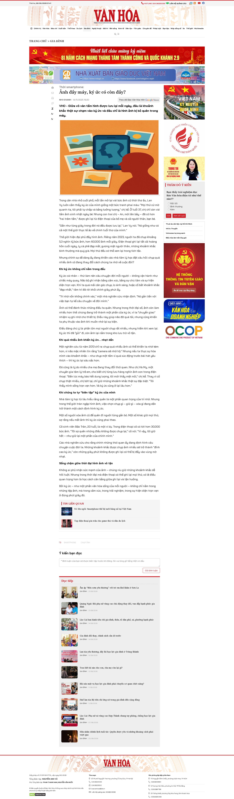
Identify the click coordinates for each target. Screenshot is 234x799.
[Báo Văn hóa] (117, 15)
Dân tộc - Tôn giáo (133, 28)
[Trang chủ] (31, 28)
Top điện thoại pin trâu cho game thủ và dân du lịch (99, 521)
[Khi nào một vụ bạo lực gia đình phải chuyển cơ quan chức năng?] (69, 688)
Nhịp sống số (176, 28)
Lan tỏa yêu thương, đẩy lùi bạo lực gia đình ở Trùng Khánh (109, 651)
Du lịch (79, 28)
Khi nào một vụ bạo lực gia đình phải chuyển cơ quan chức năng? (112, 683)
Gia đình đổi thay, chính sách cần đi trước (100, 635)
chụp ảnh (85, 542)
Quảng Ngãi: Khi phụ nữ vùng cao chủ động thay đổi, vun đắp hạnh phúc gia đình (117, 605)
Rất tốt (174, 203)
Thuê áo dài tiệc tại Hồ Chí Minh (179, 224)
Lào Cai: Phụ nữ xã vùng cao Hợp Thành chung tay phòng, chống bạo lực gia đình (117, 717)
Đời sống (113, 28)
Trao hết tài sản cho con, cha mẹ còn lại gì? (101, 667)
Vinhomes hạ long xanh (175, 233)
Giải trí (105, 28)
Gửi (168, 215)
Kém (172, 209)
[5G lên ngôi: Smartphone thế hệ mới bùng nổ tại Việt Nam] (66, 511)
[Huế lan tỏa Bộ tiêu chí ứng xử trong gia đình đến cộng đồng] (69, 704)
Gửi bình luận (151, 570)
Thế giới (189, 28)
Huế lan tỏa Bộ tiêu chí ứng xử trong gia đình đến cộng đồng (110, 699)
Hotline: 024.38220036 (154, 3)
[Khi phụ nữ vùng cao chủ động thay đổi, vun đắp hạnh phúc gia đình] (69, 608)
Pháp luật (157, 28)
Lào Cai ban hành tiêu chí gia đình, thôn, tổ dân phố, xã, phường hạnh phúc (117, 619)
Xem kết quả (179, 215)
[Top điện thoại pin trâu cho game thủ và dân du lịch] (66, 523)
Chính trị (37, 28)
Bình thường (176, 206)
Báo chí (54, 28)
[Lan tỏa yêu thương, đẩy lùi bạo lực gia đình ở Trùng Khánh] (69, 656)
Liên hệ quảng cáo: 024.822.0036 (104, 792)
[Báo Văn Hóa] (117, 762)
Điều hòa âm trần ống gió (176, 238)
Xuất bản (62, 28)
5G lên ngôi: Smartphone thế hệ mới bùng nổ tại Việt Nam (102, 509)
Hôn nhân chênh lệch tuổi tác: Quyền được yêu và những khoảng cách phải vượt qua (116, 733)
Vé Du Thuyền (172, 228)
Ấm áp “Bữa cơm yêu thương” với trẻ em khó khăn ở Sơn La (109, 587)
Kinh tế (121, 28)
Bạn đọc (166, 28)
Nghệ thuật (96, 28)
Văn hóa (46, 28)
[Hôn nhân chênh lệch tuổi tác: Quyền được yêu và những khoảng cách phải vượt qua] (69, 736)
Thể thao (71, 28)
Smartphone (70, 542)
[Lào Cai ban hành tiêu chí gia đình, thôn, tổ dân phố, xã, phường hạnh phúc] (69, 624)
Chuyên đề (147, 28)
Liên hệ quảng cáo (178, 3)
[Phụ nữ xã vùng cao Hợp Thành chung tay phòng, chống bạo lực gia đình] (69, 720)
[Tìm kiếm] (115, 34)
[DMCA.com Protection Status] (37, 794)
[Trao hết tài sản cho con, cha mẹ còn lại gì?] (69, 672)
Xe (184, 28)
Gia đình (87, 28)
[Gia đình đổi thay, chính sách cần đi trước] (69, 640)
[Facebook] (52, 87)
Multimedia (199, 28)
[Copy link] (52, 103)
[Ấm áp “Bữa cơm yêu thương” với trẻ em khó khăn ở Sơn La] (69, 592)
